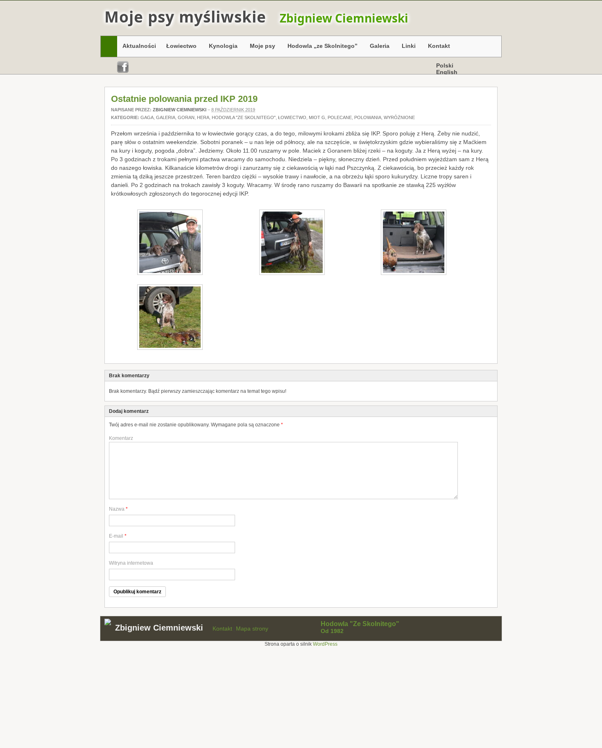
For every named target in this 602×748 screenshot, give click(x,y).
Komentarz (121, 438)
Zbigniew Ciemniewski (179, 109)
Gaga (147, 117)
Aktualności (139, 46)
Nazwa (116, 509)
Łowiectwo (179, 47)
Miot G (317, 117)
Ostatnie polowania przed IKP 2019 (184, 99)
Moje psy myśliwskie (185, 16)
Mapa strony (252, 628)
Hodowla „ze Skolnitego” (320, 47)
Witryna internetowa (131, 563)
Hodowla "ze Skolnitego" (244, 117)
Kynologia (221, 47)
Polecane (340, 117)
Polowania (367, 117)
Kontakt (439, 46)
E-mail (116, 536)
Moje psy (260, 47)
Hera (203, 117)
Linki (407, 47)
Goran (186, 117)
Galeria (377, 47)
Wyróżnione (399, 117)
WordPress (325, 644)
